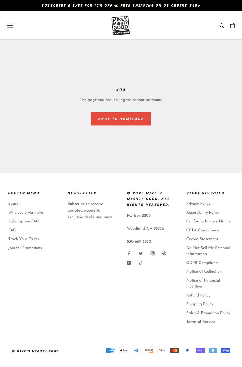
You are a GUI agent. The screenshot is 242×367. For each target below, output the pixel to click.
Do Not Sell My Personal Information (208, 251)
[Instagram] (153, 253)
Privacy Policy (198, 204)
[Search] (222, 25)
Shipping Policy (199, 304)
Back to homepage (121, 119)
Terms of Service (200, 322)
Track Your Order (23, 239)
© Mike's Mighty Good (35, 351)
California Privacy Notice (208, 221)
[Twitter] (141, 253)
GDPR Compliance (203, 263)
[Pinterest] (164, 253)
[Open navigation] (10, 25)
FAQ (12, 230)
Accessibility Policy (202, 213)
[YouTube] (129, 262)
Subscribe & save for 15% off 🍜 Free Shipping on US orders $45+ (121, 5)
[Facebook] (129, 253)
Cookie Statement (202, 239)
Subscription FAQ (23, 221)
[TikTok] (141, 262)
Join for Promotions (25, 248)
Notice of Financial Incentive (203, 284)
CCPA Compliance (202, 230)
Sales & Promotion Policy (208, 313)
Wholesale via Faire (25, 213)
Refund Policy (198, 295)
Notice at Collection (204, 272)
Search (14, 204)
